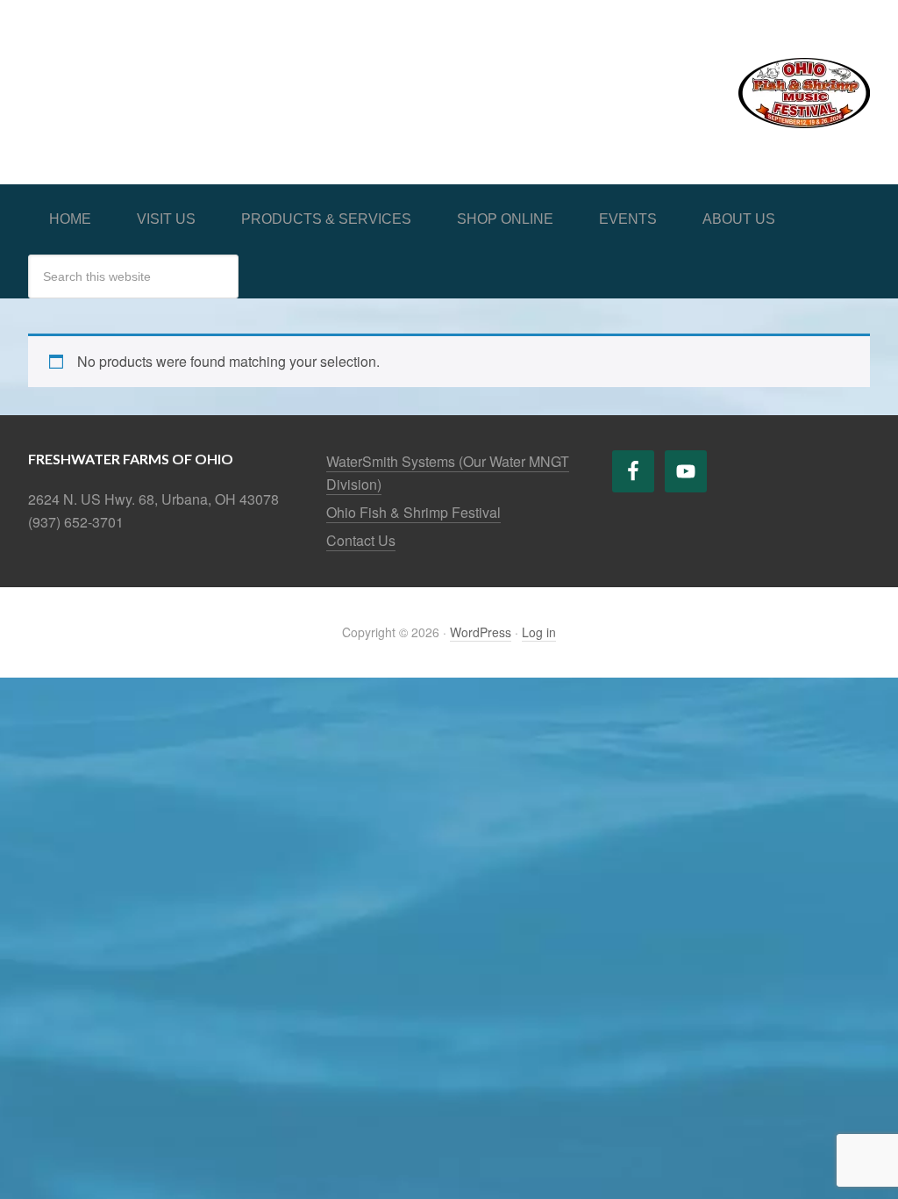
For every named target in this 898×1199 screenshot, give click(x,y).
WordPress (480, 632)
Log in (539, 632)
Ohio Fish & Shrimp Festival (413, 512)
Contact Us (361, 540)
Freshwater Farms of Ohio (159, 72)
